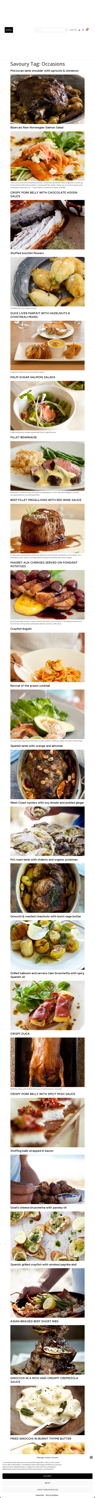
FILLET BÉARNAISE (23, 437)
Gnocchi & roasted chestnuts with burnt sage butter (45, 916)
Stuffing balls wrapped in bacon (31, 1150)
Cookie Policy (40, 1495)
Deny (47, 1483)
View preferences (47, 1489)
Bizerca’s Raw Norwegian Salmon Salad (36, 127)
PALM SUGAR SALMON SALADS (32, 377)
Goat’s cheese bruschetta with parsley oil (38, 1207)
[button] (91, 1457)
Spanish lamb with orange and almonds (36, 746)
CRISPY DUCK (20, 1033)
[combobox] (49, 30)
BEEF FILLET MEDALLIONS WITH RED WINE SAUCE (45, 500)
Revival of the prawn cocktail (30, 685)
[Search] (66, 30)
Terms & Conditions (52, 1495)
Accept (47, 1476)
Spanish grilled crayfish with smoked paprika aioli (43, 1264)
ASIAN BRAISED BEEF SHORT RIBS (34, 1321)
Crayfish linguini (21, 629)
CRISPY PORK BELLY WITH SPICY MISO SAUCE (42, 1094)
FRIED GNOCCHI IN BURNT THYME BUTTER (40, 1438)
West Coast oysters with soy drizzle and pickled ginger (47, 802)
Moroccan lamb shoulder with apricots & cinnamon (44, 70)
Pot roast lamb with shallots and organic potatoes (44, 859)
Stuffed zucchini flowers (27, 253)
